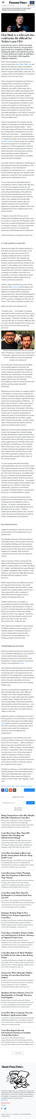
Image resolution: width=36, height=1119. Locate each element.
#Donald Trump (6, 786)
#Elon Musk (15, 786)
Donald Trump (6, 141)
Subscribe (30, 803)
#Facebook (23, 786)
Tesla (29, 64)
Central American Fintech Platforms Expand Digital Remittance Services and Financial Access (16, 9)
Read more (4, 1100)
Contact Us (16, 1114)
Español (32, 5)
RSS (4, 1105)
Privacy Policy (6, 1116)
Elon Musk (20, 64)
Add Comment (29, 790)
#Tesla (30, 786)
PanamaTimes (18, 2)
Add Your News (5, 1103)
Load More (18, 1053)
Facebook (15, 287)
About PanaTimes (25, 1114)
